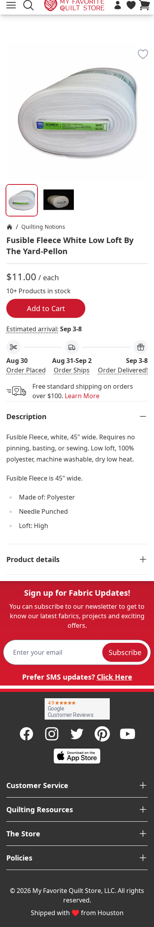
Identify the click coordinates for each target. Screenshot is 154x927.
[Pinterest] (102, 734)
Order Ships (72, 370)
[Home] (9, 227)
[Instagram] (52, 734)
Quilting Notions (43, 226)
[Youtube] (127, 734)
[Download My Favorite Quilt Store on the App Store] (77, 756)
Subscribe (125, 652)
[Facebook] (26, 734)
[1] (58, 200)
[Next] (144, 89)
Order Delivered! (123, 370)
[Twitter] (77, 734)
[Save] (143, 54)
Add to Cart (46, 308)
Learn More (82, 395)
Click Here (114, 677)
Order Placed (26, 370)
